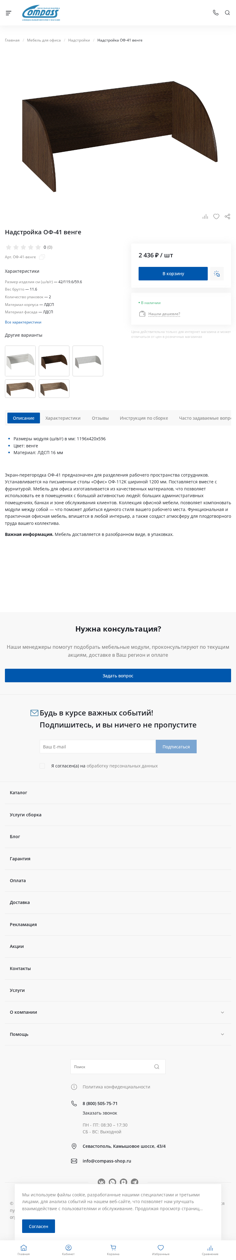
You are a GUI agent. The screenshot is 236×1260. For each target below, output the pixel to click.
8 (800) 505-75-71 (100, 1103)
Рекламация (23, 924)
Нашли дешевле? (164, 313)
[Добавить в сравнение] (205, 216)
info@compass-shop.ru (107, 1161)
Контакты (20, 968)
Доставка (20, 902)
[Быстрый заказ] (217, 273)
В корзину (173, 273)
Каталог (18, 792)
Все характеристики (23, 321)
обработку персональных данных (122, 766)
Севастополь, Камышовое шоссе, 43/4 (124, 1146)
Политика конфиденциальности (116, 1087)
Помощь (19, 1034)
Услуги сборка (25, 815)
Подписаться (176, 747)
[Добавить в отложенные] (216, 216)
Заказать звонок (100, 1113)
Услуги (17, 990)
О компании (23, 1012)
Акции (17, 946)
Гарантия (20, 859)
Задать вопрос (118, 676)
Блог (15, 836)
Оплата (18, 880)
